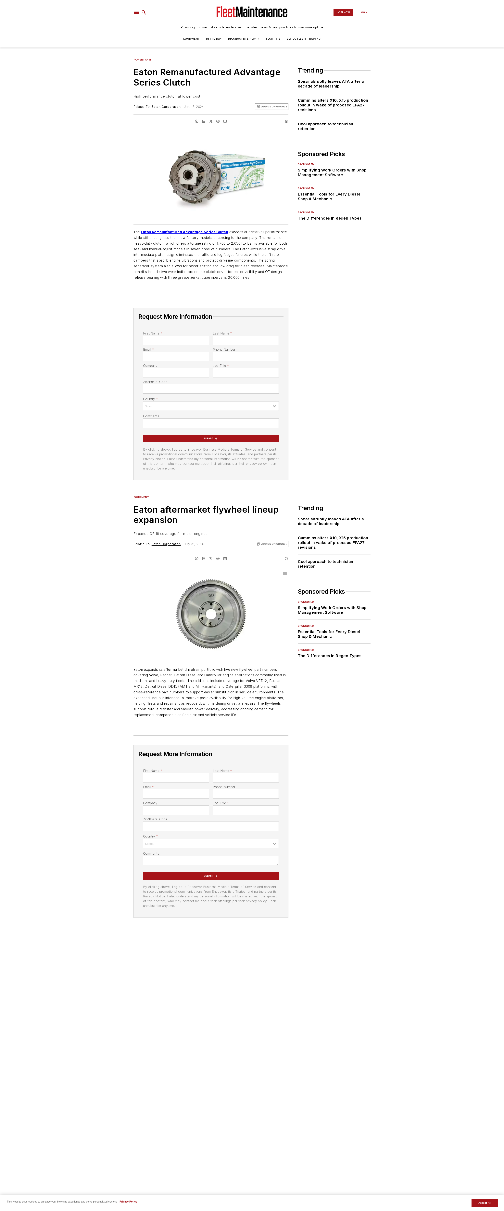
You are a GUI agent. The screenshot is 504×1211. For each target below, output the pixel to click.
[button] (136, 12)
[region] (252, 1203)
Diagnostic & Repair (243, 38)
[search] (144, 12)
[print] (286, 121)
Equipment (191, 38)
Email (148, 349)
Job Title (221, 366)
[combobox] (211, 406)
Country (150, 399)
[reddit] (218, 121)
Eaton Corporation (166, 107)
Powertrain (142, 59)
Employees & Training (304, 38)
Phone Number (224, 349)
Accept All (484, 1202)
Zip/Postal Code (155, 382)
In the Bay (214, 38)
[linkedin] (204, 121)
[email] (225, 121)
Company (150, 366)
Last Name (222, 333)
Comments (151, 416)
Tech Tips (273, 38)
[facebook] (197, 121)
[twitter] (211, 121)
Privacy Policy (128, 1201)
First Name (152, 333)
